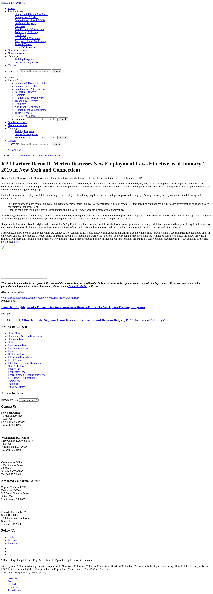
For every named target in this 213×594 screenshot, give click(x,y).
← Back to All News (12, 149)
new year (37, 297)
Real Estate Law (16, 371)
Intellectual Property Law (21, 357)
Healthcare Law (16, 354)
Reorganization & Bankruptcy (30, 41)
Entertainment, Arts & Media (30, 20)
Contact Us (12, 578)
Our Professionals (17, 50)
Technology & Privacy (26, 32)
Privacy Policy (13, 587)
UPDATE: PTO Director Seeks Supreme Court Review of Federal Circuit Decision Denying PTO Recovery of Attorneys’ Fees (86, 320)
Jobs (10, 581)
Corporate (20, 26)
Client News (14, 333)
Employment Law (22, 297)
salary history (59, 297)
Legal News (25, 155)
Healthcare (20, 35)
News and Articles (17, 53)
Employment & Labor (26, 17)
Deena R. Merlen (77, 286)
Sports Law (14, 380)
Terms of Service (14, 590)
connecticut (7, 297)
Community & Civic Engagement (25, 336)
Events (11, 351)
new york (47, 297)
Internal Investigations (26, 62)
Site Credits (12, 584)
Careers (12, 65)
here (16, 241)
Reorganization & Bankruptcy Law (26, 374)
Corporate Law (16, 339)
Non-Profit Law (16, 366)
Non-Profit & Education (27, 38)
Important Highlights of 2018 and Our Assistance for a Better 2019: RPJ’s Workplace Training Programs (73, 307)
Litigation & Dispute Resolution (31, 14)
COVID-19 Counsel (25, 47)
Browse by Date (9, 399)
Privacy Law (14, 368)
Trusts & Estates (23, 44)
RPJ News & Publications (46, 155)
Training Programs (24, 59)
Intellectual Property (25, 23)
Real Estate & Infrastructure (29, 29)
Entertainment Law (18, 348)
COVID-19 (14, 342)
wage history (72, 297)
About (11, 8)
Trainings (13, 383)
